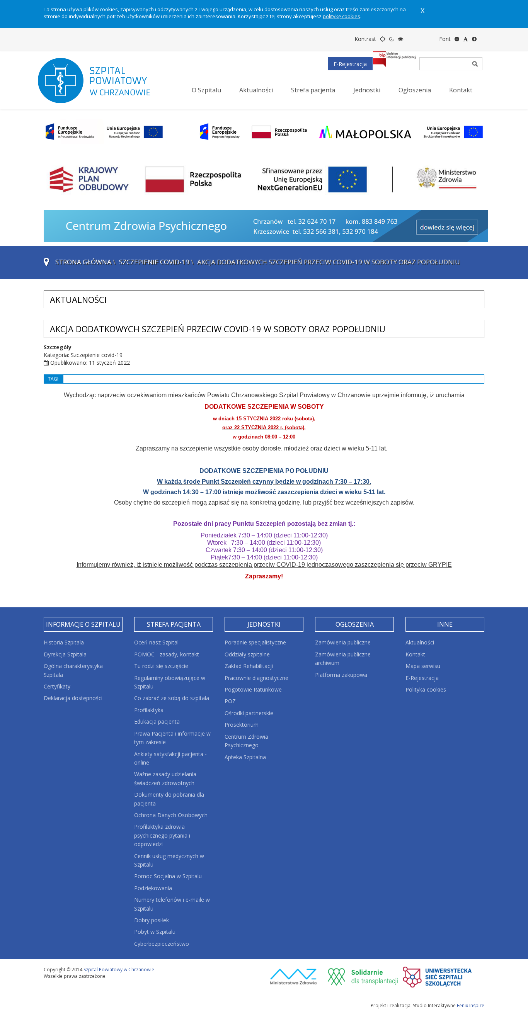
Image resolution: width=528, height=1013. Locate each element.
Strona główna (83, 261)
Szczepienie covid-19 (154, 261)
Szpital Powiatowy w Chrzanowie (118, 969)
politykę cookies (341, 16)
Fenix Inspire (470, 1005)
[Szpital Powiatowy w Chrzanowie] (101, 80)
